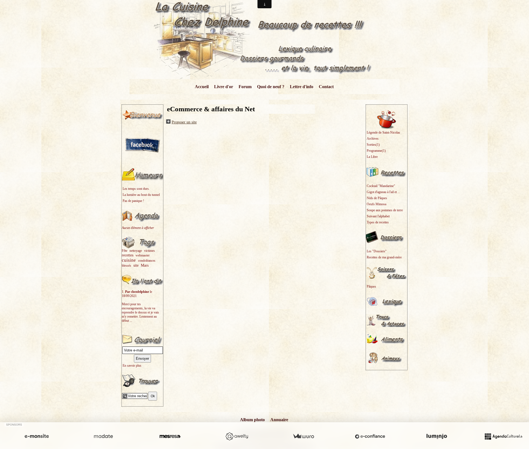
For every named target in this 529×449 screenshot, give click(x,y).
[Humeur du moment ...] (142, 174)
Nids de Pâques (377, 198)
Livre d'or (223, 86)
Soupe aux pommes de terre (385, 210)
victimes (149, 251)
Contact (326, 86)
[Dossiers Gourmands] (386, 237)
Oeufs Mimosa (376, 204)
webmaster (143, 255)
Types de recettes (378, 222)
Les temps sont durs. (136, 189)
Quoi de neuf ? (270, 86)
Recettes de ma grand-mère (384, 257)
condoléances (146, 261)
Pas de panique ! (133, 201)
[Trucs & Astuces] (386, 320)
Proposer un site (184, 122)
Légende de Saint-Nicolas (383, 132)
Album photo (252, 419)
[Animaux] (386, 357)
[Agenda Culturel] (503, 436)
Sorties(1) (373, 145)
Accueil (202, 86)
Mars (145, 265)
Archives (373, 138)
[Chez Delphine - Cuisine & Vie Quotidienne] (265, 39)
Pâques (371, 286)
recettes (127, 255)
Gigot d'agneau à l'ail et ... (383, 192)
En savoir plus (132, 365)
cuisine (129, 260)
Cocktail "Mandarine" (381, 186)
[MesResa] (170, 436)
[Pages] (142, 114)
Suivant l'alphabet (378, 216)
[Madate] (103, 436)
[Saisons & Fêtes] (386, 272)
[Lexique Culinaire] (386, 301)
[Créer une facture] (303, 436)
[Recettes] (386, 172)
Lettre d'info (301, 86)
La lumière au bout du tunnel (141, 195)
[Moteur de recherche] (142, 380)
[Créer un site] (36, 436)
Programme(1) (376, 151)
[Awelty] (236, 436)
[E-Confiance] (370, 436)
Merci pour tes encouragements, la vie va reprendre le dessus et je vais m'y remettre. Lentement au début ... (140, 312)
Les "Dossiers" (377, 251)
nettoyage (135, 251)
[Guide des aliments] (386, 339)
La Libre (372, 157)
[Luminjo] (436, 436)
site (136, 265)
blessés (126, 265)
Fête (124, 251)
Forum (245, 86)
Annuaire (279, 419)
